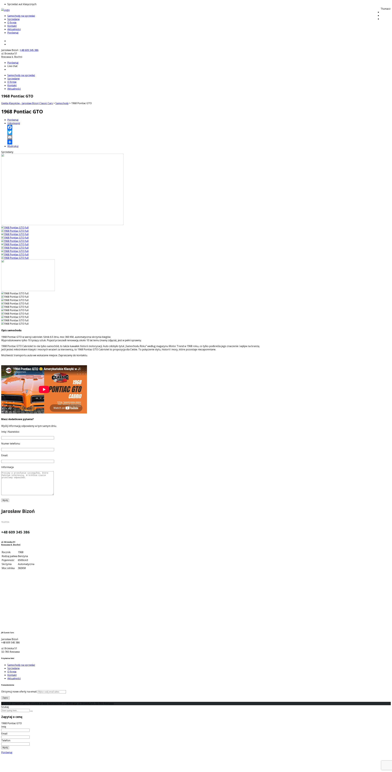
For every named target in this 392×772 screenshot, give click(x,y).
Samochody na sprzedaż (21, 15)
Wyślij (5, 747)
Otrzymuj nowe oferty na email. (19, 691)
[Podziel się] (199, 142)
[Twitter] (199, 132)
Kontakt (12, 26)
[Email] (199, 137)
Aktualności (14, 29)
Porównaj (12, 32)
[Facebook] (199, 127)
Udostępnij (13, 123)
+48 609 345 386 (29, 50)
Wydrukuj (12, 146)
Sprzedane (13, 19)
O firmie (11, 22)
